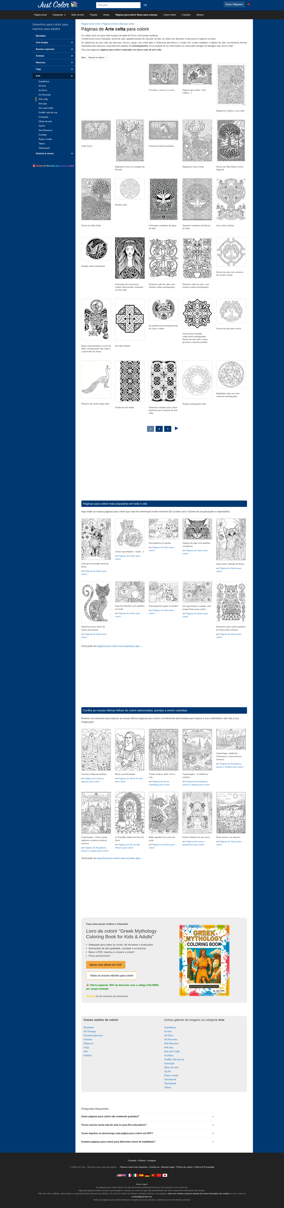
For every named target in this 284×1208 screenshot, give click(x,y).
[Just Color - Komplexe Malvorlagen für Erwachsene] (147, 1175)
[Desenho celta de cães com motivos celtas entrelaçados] (163, 278)
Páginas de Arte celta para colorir (118, 24)
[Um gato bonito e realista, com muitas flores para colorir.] (197, 601)
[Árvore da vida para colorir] (231, 322)
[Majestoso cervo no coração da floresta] (130, 160)
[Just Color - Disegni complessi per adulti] (135, 1175)
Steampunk (170, 1079)
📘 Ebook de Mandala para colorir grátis (53, 165)
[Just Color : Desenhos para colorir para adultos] (58, 4)
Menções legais (168, 1167)
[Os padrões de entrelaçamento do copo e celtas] (163, 319)
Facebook (132, 1161)
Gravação (169, 1063)
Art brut (168, 1031)
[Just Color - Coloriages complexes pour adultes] (129, 1175)
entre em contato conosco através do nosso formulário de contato (198, 1193)
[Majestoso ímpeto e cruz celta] (231, 104)
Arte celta (43, 99)
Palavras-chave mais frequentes (134, 1167)
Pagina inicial (40, 14)
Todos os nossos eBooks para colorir (111, 975)
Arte (98, 24)
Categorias (58, 14)
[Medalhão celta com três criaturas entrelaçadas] (231, 387)
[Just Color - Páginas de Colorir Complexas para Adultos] (153, 1175)
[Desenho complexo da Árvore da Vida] (197, 219)
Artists (106, 14)
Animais (88, 1039)
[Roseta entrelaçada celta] (197, 398)
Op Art (167, 1071)
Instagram (151, 1161)
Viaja (86, 1047)
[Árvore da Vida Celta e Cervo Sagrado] (231, 160)
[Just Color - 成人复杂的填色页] (159, 1175)
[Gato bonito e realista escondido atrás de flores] (96, 559)
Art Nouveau (170, 1039)
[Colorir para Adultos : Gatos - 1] (130, 547)
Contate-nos (154, 1167)
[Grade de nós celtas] (130, 401)
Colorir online (169, 14)
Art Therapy (90, 1031)
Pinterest (142, 1161)
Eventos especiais (93, 1035)
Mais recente (77, 14)
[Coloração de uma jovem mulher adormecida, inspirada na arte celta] (130, 278)
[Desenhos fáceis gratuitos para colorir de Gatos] (96, 622)
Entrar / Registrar (234, 4)
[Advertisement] (111, 87)
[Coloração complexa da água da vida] (163, 219)
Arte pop (168, 1047)
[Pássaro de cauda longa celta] (96, 397)
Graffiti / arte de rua (174, 1059)
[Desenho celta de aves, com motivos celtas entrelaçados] (197, 278)
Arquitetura (170, 1027)
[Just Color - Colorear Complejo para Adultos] (141, 1175)
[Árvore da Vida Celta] (96, 219)
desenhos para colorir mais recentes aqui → (120, 858)
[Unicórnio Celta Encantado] (163, 140)
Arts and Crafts (172, 1051)
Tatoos (167, 1087)
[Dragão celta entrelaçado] (96, 260)
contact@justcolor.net (142, 1196)
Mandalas (89, 1027)
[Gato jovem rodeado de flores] (231, 559)
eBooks (200, 14)
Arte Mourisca (171, 1043)
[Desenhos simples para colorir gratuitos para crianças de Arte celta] (163, 401)
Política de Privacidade (204, 1167)
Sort (83, 57)
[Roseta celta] (130, 198)
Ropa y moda (171, 1075)
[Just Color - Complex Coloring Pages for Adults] (121, 1175)
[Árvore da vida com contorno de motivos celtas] (231, 266)
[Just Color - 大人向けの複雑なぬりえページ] (165, 1175)
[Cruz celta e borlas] (231, 219)
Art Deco (168, 1035)
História (88, 1055)
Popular (93, 14)
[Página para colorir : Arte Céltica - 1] (197, 84)
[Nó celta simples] (130, 340)
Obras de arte (171, 1067)
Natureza (88, 1043)
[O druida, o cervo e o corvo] (163, 84)
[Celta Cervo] (96, 140)
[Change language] (248, 4)
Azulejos (168, 1055)
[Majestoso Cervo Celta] (197, 160)
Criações (186, 14)
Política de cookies (184, 1167)
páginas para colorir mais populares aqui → (120, 646)
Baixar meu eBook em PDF (106, 964)
